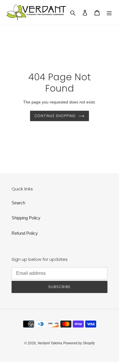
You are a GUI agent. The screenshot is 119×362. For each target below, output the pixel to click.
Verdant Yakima (50, 343)
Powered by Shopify (79, 343)
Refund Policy (25, 233)
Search (18, 202)
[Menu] (109, 12)
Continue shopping (55, 115)
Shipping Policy (26, 217)
